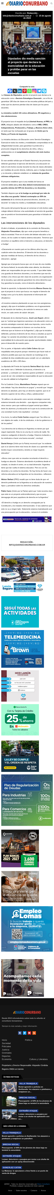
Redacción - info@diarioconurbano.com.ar (27, 543)
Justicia (5, 1050)
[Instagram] (34, 91)
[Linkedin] (19, 91)
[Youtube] (29, 1033)
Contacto (34, 1190)
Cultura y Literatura (38, 1059)
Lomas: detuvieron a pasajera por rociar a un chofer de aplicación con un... (33, 1116)
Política (28, 1040)
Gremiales (7, 1053)
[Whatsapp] (29, 91)
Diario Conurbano (43, 1184)
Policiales (6, 1046)
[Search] (51, 4)
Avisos (43, 1190)
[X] (15, 91)
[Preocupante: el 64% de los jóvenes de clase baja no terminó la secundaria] (9, 1101)
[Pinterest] (24, 91)
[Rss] (34, 1033)
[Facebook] (10, 91)
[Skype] (44, 91)
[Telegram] (39, 91)
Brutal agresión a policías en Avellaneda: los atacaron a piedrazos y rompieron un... (35, 1089)
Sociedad (6, 1043)
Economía (6, 1059)
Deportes (6, 1056)
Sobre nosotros (21, 1190)
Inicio (4, 1040)
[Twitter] (24, 1033)
